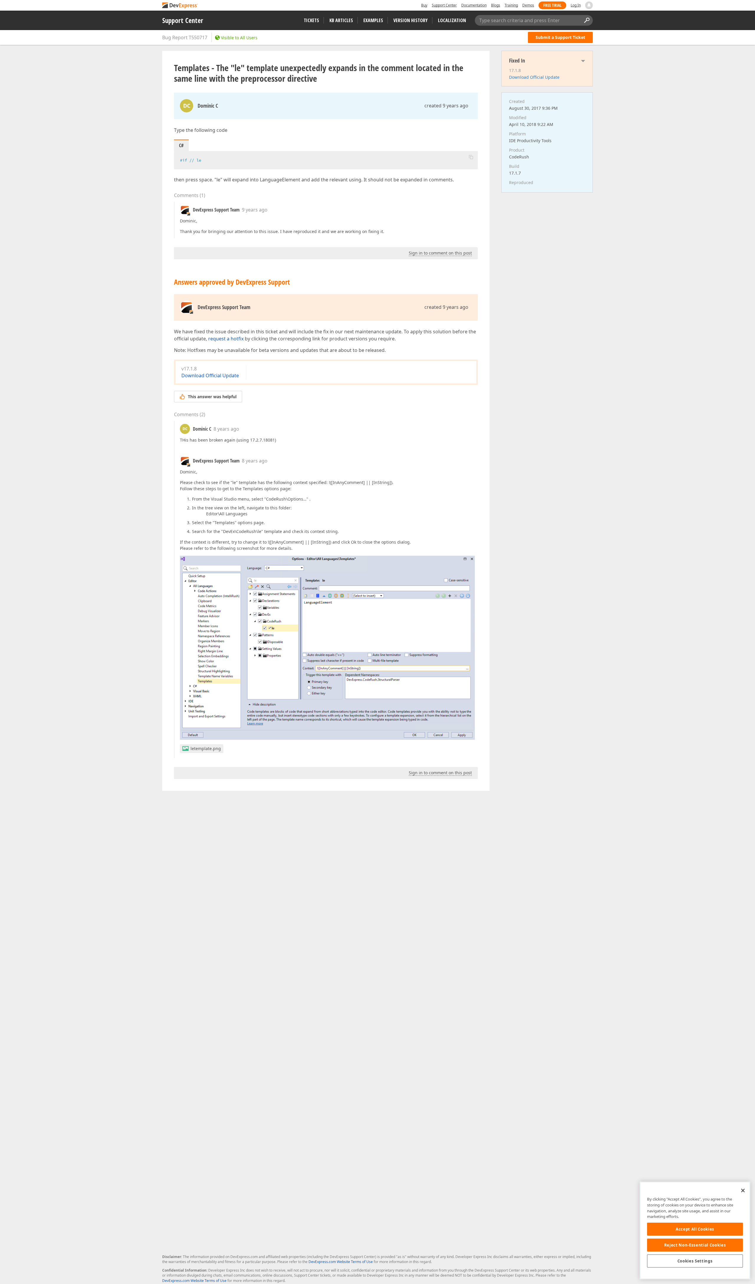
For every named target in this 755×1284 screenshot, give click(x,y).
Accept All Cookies (695, 1229)
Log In (576, 5)
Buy (424, 5)
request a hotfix (226, 338)
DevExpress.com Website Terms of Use (340, 1261)
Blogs (495, 5)
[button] (471, 156)
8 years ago (226, 429)
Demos (528, 5)
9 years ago (254, 209)
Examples (373, 20)
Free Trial (552, 5)
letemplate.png (206, 748)
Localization (452, 20)
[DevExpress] (180, 5)
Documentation (474, 5)
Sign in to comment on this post (440, 253)
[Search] (586, 20)
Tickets (311, 20)
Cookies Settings (695, 1261)
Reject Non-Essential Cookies (695, 1245)
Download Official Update (210, 375)
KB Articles (341, 20)
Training (511, 5)
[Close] (742, 1190)
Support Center (444, 5)
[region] (695, 1230)
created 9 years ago (446, 105)
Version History (410, 20)
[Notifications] (589, 5)
